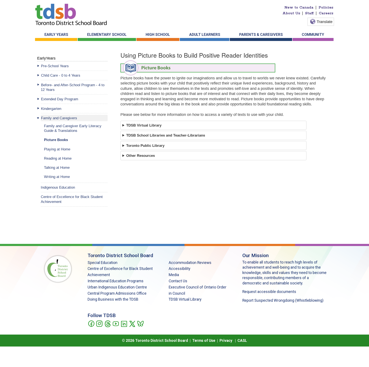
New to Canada (298, 7)
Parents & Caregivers (261, 34)
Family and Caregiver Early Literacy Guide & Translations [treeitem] (72, 128)
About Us (291, 13)
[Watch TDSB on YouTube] (115, 323)
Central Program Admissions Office (117, 293)
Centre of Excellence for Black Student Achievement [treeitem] (72, 199)
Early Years (56, 34)
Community (313, 34)
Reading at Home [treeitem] (58, 158)
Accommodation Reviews (190, 263)
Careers (326, 13)
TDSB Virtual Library (185, 299)
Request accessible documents (269, 292)
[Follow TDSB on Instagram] (99, 323)
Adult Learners (204, 34)
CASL (242, 340)
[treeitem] (74, 66)
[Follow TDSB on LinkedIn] (123, 323)
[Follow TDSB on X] (132, 323)
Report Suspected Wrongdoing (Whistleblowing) (283, 300)
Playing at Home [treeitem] (57, 149)
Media (174, 275)
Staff (309, 13)
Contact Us (178, 281)
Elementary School (107, 34)
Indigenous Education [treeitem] (58, 187)
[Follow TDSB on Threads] (107, 323)
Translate (324, 22)
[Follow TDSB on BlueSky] (140, 323)
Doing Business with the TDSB (113, 299)
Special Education (102, 263)
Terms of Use (203, 340)
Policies (326, 7)
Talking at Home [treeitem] (57, 167)
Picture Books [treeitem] (56, 140)
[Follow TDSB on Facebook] (91, 323)
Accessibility (179, 269)
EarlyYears (46, 58)
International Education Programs (116, 281)
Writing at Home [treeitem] (57, 177)
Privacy (226, 340)
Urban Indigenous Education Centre (117, 287)
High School (158, 34)
